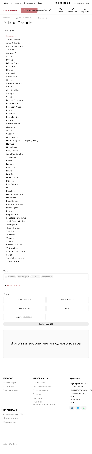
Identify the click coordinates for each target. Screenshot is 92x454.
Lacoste (10, 164)
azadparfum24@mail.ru (79, 390)
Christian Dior (12, 90)
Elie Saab (10, 110)
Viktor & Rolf (12, 248)
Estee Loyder (12, 117)
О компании (29, 3)
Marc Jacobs (12, 184)
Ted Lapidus (12, 224)
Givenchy (10, 127)
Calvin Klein (11, 77)
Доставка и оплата (12, 3)
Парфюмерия (10, 382)
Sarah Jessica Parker (15, 221)
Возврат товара (40, 390)
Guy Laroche (12, 137)
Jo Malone (11, 157)
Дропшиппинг (10, 418)
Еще (40, 3)
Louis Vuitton (12, 177)
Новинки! (35, 277)
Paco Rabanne (13, 201)
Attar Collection (13, 43)
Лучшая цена (23, 277)
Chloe (9, 87)
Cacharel (10, 73)
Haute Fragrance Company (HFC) (22, 140)
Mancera (10, 181)
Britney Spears (13, 63)
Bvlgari (9, 70)
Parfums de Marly (14, 204)
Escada (9, 120)
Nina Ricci (11, 198)
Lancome (10, 167)
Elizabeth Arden (14, 107)
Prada (9, 211)
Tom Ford (10, 231)
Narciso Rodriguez (15, 194)
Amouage (11, 50)
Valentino (10, 241)
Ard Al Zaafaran (13, 40)
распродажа (47, 277)
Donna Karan (12, 103)
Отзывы (37, 394)
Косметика (8, 386)
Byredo (9, 60)
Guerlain (10, 134)
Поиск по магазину (35, 10)
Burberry (10, 66)
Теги (5, 271)
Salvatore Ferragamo (16, 218)
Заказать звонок (82, 3)
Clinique (10, 93)
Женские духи (12, 36)
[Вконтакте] (72, 408)
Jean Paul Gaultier (14, 154)
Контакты (37, 398)
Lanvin (9, 171)
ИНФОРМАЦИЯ (41, 378)
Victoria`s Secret (14, 245)
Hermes (10, 144)
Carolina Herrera (14, 83)
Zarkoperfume (13, 261)
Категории (8, 30)
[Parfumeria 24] (10, 10)
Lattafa (9, 174)
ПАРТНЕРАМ (10, 410)
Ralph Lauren (12, 214)
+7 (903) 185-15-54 (63, 3)
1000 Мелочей (10, 390)
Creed (9, 97)
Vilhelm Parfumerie (15, 251)
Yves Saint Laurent (15, 258)
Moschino (11, 191)
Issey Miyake (12, 150)
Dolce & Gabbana (14, 100)
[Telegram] (77, 408)
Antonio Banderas (14, 46)
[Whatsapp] (83, 408)
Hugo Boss (11, 147)
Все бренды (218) (46, 324)
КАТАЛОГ (8, 378)
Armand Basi (12, 53)
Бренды (7, 294)
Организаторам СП (13, 414)
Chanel (9, 80)
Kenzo (9, 161)
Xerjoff (9, 255)
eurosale (11, 277)
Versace (10, 238)
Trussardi (10, 235)
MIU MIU (10, 187)
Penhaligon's (12, 208)
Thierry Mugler (13, 228)
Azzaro (9, 56)
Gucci (9, 130)
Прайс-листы (13, 285)
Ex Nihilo (10, 114)
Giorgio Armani (13, 124)
